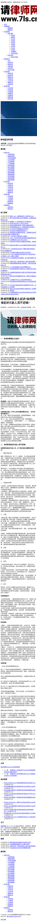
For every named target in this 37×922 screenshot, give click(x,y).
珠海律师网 (11, 178)
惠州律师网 (11, 180)
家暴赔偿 (10, 97)
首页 (5, 24)
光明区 (13, 46)
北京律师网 (11, 160)
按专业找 (10, 55)
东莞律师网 (11, 176)
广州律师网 (11, 163)
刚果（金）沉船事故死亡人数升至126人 (22, 216)
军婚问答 (10, 73)
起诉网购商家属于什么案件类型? (20, 844)
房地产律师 (14, 57)
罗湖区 (13, 44)
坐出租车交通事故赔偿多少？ (19, 230)
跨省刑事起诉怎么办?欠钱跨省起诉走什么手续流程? (20, 817)
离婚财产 (10, 28)
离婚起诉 (10, 82)
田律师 (12, 290)
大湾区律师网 (12, 158)
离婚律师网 (11, 156)
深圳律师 (7, 31)
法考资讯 (10, 68)
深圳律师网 (11, 165)
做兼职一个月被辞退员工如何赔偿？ (21, 221)
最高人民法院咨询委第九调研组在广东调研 (23, 288)
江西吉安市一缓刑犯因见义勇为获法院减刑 (22, 261)
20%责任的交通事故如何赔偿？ (19, 229)
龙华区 (13, 42)
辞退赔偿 (10, 93)
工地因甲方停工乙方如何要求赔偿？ (21, 279)
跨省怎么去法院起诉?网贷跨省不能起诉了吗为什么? (20, 793)
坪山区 (13, 48)
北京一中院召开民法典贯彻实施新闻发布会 (23, 238)
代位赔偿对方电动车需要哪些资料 (20, 848)
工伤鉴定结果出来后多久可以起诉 (20, 252)
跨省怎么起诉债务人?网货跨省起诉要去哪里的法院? (20, 797)
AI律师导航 (11, 154)
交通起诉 (10, 79)
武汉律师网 (11, 170)
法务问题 (10, 99)
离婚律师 (7, 26)
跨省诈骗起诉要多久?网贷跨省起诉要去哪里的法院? (20, 790)
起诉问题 (7, 71)
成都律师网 (11, 174)
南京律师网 (11, 167)
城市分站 (7, 152)
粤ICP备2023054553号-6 (14, 916)
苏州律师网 (11, 169)
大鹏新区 (14, 51)
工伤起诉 (10, 80)
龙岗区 (13, 40)
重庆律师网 (11, 172)
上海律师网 (11, 161)
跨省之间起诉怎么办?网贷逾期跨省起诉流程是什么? (20, 783)
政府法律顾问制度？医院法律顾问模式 (21, 225)
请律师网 (3, 826)
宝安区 (13, 39)
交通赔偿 (10, 95)
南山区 (13, 35)
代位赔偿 (10, 89)
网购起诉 (10, 77)
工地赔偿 (10, 91)
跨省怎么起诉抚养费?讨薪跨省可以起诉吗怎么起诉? (20, 806)
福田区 (13, 37)
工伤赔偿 (10, 88)
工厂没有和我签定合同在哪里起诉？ (20, 267)
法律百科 (10, 66)
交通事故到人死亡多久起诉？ (19, 239)
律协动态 (10, 64)
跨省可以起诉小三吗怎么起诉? (19, 223)
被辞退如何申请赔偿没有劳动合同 (20, 842)
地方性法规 (11, 70)
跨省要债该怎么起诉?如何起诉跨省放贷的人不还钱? (20, 813)
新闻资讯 (7, 59)
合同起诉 (10, 84)
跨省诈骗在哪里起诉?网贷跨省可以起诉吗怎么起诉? (20, 786)
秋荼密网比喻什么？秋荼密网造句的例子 (22, 227)
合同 (9, 60)
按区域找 (10, 33)
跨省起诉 (10, 75)
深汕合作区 (14, 53)
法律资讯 (10, 62)
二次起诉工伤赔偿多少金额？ (19, 236)
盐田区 (13, 50)
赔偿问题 (7, 86)
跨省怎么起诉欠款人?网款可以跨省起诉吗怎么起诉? (20, 802)
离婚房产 (10, 30)
